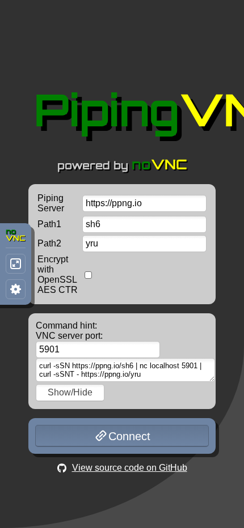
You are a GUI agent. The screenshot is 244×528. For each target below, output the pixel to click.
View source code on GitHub (129, 467)
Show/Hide (70, 392)
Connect (129, 436)
